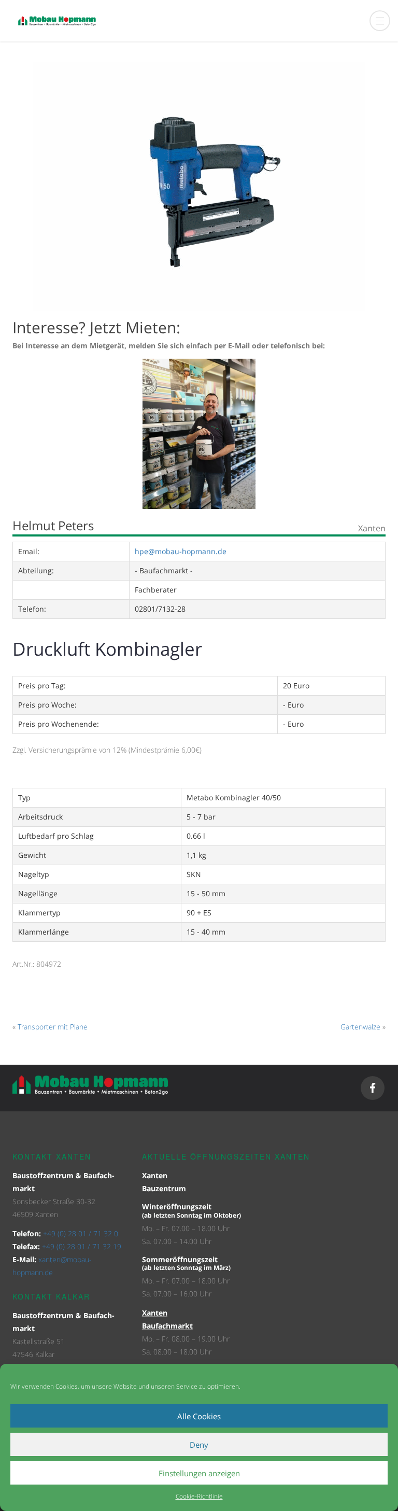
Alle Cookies (199, 1416)
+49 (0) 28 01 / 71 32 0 (80, 1233)
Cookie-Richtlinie (199, 1496)
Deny (199, 1444)
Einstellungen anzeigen (199, 1473)
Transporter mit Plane (53, 1027)
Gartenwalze (360, 1027)
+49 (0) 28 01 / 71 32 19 (81, 1246)
